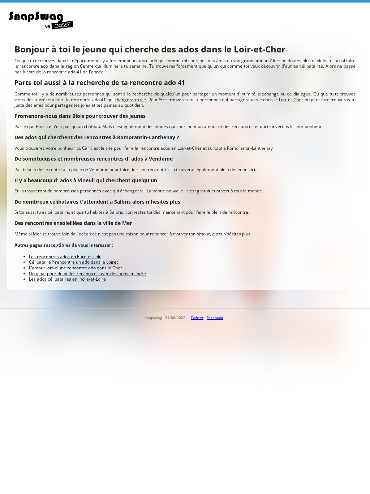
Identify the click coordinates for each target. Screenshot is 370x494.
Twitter (197, 317)
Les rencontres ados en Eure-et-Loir (65, 257)
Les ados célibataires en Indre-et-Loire (67, 279)
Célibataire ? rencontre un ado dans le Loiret (73, 262)
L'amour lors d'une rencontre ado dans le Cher (75, 268)
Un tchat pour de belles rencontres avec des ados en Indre (87, 274)
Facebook (215, 317)
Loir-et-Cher (291, 100)
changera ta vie (130, 100)
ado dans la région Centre (67, 66)
